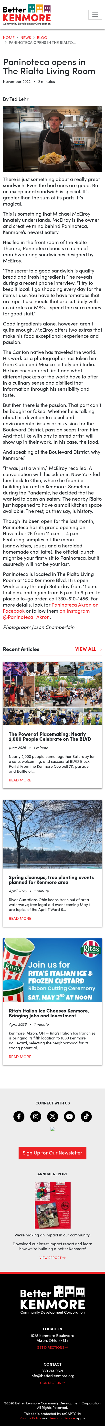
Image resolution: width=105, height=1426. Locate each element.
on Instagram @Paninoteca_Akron (46, 613)
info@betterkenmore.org (52, 1375)
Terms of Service (62, 1418)
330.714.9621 (52, 1370)
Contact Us (51, 1382)
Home (9, 37)
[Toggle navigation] (95, 15)
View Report (51, 1257)
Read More (20, 779)
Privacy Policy (30, 1418)
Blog (42, 37)
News (26, 37)
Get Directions (51, 1347)
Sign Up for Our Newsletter (52, 1152)
